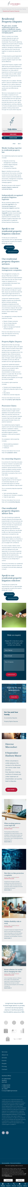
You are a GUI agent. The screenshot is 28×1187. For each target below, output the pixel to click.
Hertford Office (6, 1075)
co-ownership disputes (13, 502)
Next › (19, 143)
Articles (4, 1057)
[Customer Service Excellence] (22, 1031)
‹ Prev (14, 143)
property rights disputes (14, 399)
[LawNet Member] (17, 1039)
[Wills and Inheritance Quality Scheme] (22, 1022)
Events (4, 1060)
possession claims (12, 452)
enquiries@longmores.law (10, 1090)
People (4, 1063)
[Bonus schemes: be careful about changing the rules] (14, 955)
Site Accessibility (5, 1163)
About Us (5, 1055)
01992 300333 (9, 247)
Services (9, 9)
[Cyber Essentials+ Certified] (8, 1039)
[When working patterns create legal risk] (14, 809)
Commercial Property (8, 206)
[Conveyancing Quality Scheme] (14, 1022)
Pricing (4, 1066)
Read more (10, 789)
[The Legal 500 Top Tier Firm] (6, 1031)
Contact (4, 1069)
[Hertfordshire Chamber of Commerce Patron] (14, 1031)
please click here (8, 1175)
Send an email (13, 137)
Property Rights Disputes (11, 721)
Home (3, 9)
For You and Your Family (19, 9)
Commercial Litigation (8, 208)
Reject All (20, 1180)
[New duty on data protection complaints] (14, 859)
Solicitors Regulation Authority (9, 1114)
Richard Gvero (8, 828)
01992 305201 (13, 134)
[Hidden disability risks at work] (14, 907)
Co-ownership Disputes (10, 718)
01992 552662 (6, 1087)
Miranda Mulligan (9, 878)
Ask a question (12, 251)
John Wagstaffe (12, 129)
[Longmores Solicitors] (14, 3)
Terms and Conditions (15, 1163)
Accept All (8, 1180)
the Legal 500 (9, 204)
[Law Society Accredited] (6, 1022)
